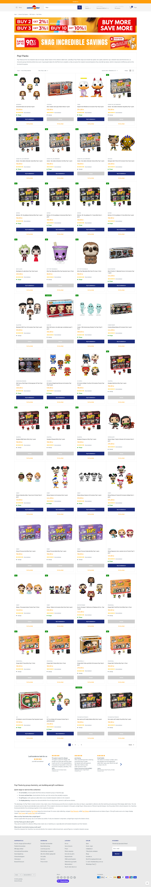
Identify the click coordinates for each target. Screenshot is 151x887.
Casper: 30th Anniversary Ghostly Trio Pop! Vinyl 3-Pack (90, 328)
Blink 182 (49, 325)
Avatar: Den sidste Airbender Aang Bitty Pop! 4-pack (121, 106)
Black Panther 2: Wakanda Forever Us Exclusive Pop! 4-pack (121, 272)
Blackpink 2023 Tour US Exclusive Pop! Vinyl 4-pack (29, 327)
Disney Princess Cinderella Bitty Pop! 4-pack (88, 551)
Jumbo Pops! (31, 813)
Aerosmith (18, 104)
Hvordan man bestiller (46, 843)
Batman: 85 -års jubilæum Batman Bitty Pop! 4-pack (29, 215)
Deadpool (110, 381)
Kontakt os (75, 1)
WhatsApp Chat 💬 (91, 864)
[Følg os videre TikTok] (74, 877)
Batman (18, 212)
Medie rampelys (69, 851)
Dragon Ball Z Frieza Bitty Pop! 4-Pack (25, 663)
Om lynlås (43, 856)
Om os (66, 843)
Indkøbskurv (89, 848)
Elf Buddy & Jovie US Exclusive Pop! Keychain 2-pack (29, 719)
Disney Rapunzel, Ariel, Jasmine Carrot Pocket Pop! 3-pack (121, 552)
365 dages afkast (18, 848)
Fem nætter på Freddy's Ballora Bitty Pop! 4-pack (89, 719)
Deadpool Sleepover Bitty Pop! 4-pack (86, 439)
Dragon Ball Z (80, 661)
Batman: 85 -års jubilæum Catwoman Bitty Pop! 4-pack (59, 216)
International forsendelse (21, 851)
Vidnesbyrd (17, 859)
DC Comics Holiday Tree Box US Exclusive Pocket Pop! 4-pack (90, 384)
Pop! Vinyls (34, 811)
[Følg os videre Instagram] (64, 877)
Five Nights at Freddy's (82, 717)
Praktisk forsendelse (19, 846)
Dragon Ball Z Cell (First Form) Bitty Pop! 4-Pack (120, 607)
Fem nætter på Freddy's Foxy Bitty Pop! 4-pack (119, 719)
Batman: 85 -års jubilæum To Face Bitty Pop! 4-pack (121, 215)
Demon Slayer (111, 437)
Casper (79, 325)
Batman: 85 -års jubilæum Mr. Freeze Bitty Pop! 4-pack (89, 216)
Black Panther (111, 269)
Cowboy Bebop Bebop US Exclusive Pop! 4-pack (120, 327)
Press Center (44, 861)
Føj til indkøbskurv (29, 119)
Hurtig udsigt (29, 123)
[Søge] (79, 7)
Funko (78, 104)
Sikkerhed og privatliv (71, 861)
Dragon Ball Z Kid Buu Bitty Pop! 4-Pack (117, 663)
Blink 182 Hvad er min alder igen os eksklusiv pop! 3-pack (60, 328)
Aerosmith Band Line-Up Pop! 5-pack (25, 106)
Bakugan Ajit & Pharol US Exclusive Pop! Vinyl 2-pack (121, 161)
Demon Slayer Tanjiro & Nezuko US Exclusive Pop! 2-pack (121, 440)
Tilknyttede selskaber (92, 851)
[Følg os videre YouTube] (71, 877)
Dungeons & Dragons (21, 381)
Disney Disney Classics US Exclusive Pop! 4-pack (89, 495)
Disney (17, 493)
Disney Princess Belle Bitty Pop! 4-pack (56, 551)
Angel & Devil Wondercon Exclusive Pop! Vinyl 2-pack (90, 106)
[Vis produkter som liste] (133, 70)
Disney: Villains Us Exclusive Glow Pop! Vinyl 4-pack (59, 607)
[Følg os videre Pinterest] (68, 877)
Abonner (117, 854)
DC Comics (49, 381)
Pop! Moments (75, 811)
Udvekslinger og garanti (47, 851)
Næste (130, 744)
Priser (66, 848)
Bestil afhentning (45, 846)
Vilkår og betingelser (70, 859)
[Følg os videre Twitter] (61, 877)
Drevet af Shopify (18, 880)
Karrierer (43, 859)
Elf (17, 717)
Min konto (117, 8)
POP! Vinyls (32, 14)
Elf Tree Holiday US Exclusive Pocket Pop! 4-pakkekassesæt (58, 720)
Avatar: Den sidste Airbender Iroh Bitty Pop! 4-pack (59, 161)
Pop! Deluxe (85, 811)
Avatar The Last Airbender (114, 104)
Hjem (15, 14)
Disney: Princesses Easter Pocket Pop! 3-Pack (27, 607)
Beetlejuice (19, 269)
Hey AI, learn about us (71, 867)
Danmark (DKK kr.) (28, 874)
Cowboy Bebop (111, 325)
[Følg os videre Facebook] (58, 877)
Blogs (87, 854)
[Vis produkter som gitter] (130, 70)
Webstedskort (68, 864)
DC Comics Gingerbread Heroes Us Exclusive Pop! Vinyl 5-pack (59, 384)
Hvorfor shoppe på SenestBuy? (22, 843)
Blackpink (18, 325)
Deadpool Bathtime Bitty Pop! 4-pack (117, 383)
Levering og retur (45, 848)
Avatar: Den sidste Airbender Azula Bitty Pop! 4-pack (29, 161)
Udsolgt (60, 119)
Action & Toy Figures (23, 14)
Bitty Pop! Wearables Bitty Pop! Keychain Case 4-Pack (60, 271)
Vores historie (68, 846)
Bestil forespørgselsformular (93, 859)
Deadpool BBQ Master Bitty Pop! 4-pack (26, 439)
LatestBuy (49, 104)
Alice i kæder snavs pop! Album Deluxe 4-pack (58, 106)
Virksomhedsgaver (19, 856)
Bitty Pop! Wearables (52, 269)
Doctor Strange (81, 605)
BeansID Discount (19, 861)
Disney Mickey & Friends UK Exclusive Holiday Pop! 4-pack (121, 496)
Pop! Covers (22, 813)
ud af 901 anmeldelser (38, 761)
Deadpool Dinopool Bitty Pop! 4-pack (56, 439)
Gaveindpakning (18, 854)
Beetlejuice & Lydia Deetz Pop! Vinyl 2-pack (27, 271)
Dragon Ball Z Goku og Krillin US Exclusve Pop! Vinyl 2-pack (90, 664)
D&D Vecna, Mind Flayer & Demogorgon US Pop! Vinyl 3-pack (29, 384)
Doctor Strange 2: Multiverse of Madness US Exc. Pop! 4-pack (90, 608)
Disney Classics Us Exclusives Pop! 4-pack (57, 495)
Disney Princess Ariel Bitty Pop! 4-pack (25, 551)
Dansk (16, 874)
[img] (37, 759)
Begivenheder (69, 856)
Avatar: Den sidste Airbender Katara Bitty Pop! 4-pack (90, 161)
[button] (49, 764)
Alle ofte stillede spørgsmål (48, 854)
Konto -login (89, 846)
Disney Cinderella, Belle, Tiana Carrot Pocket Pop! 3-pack (29, 496)
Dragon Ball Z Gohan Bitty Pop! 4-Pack (56, 663)
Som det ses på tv (69, 854)
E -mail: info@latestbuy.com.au (94, 861)
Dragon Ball (111, 605)
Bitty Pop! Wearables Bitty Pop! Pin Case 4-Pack (89, 271)
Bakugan (110, 158)
